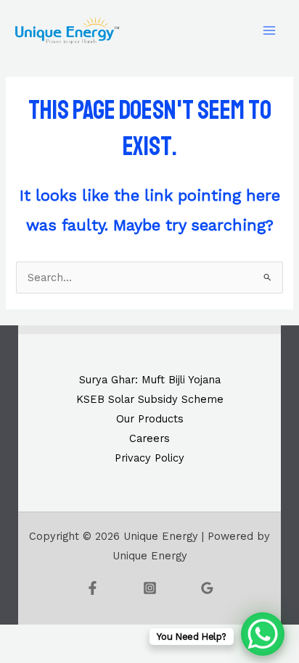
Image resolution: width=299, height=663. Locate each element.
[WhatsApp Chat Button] (262, 634)
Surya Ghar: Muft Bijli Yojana (150, 379)
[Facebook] (92, 588)
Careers (149, 438)
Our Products (150, 418)
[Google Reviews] (207, 588)
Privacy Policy (149, 457)
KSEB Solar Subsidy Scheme (150, 399)
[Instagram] (150, 588)
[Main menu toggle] (269, 30)
